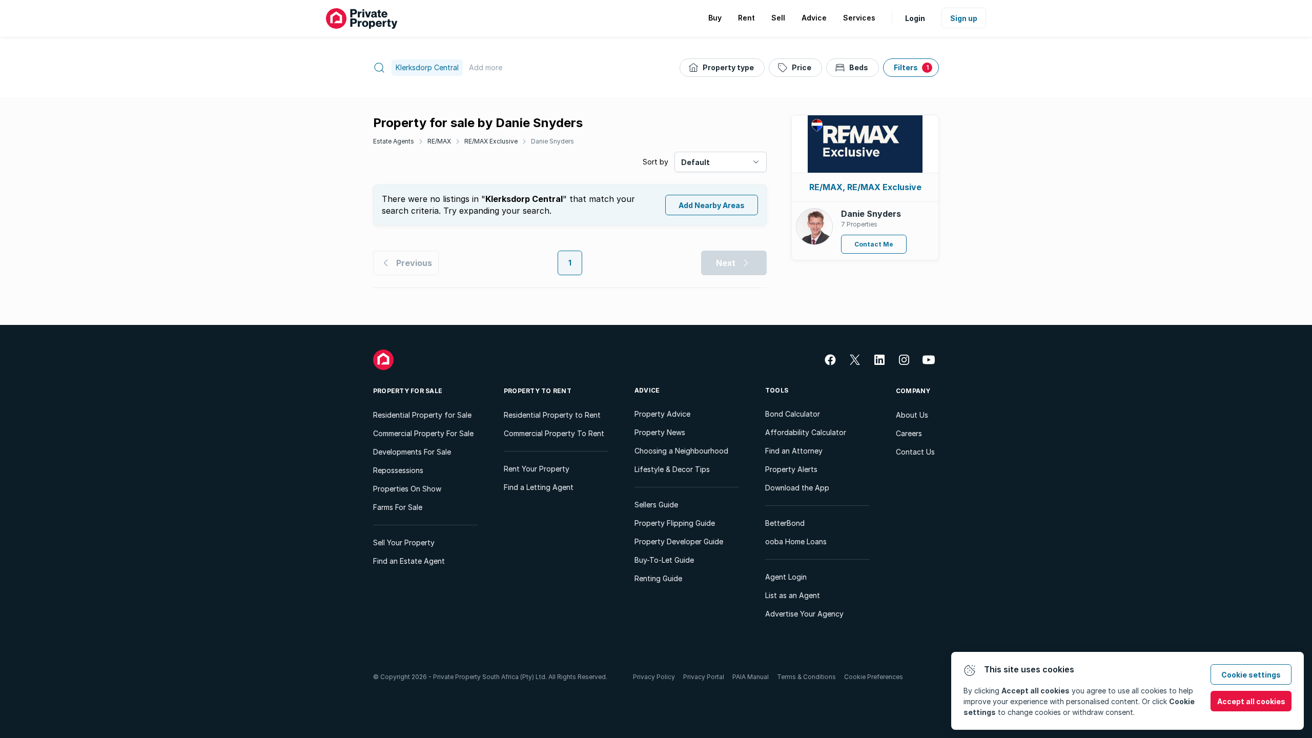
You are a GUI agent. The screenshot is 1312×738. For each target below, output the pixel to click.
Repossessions (398, 470)
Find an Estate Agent (409, 561)
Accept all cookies (1251, 701)
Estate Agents (393, 141)
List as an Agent (792, 595)
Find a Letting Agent (538, 487)
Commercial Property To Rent (554, 433)
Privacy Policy (654, 677)
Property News (659, 432)
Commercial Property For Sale (423, 433)
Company (913, 391)
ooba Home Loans (796, 541)
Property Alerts (791, 469)
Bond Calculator (792, 413)
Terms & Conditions (806, 677)
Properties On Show (407, 488)
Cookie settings (1251, 674)
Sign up (963, 18)
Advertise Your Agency (804, 613)
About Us (912, 415)
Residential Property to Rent (552, 415)
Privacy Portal (703, 677)
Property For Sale (407, 391)
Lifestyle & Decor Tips (672, 469)
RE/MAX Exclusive (491, 141)
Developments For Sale (412, 451)
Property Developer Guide (678, 541)
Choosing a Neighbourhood (681, 450)
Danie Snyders (552, 141)
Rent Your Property (536, 468)
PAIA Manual (750, 677)
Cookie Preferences (873, 677)
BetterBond (785, 523)
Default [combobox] (695, 162)
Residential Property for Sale (422, 415)
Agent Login (786, 576)
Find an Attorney (794, 450)
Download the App (797, 487)
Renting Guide (658, 578)
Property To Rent (537, 391)
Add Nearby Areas (712, 205)
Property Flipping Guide (674, 523)
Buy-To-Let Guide (664, 560)
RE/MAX (439, 141)
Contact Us (915, 451)
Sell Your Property (404, 542)
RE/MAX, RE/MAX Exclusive (865, 187)
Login (915, 18)
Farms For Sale (397, 507)
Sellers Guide (656, 504)
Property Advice (662, 413)
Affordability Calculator (805, 432)
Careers (909, 433)
